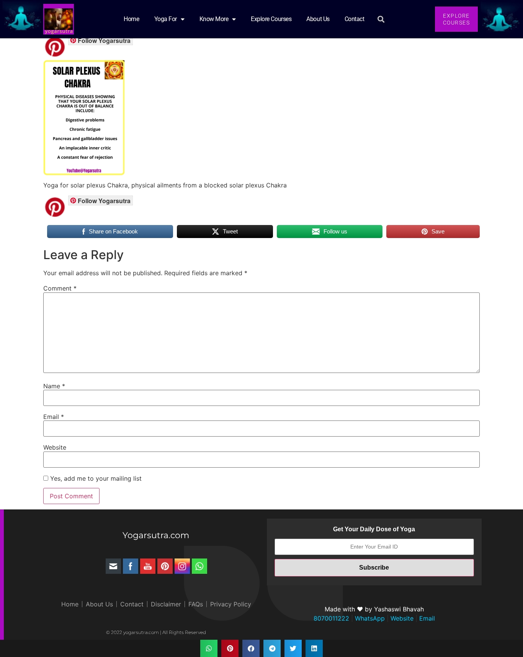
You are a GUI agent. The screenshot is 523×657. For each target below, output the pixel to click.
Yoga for (165, 19)
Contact (354, 19)
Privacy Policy (230, 604)
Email (53, 417)
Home (131, 19)
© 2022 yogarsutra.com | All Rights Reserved (156, 632)
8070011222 (331, 618)
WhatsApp (369, 618)
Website (54, 447)
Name (54, 386)
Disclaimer (166, 604)
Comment (60, 288)
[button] (381, 19)
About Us (317, 19)
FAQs (195, 604)
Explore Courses (271, 19)
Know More (214, 19)
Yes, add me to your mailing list (95, 478)
